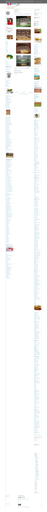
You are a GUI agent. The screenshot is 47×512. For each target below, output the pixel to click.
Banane (7, 42)
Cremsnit (35, 223)
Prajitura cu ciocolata (36, 256)
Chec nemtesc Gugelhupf (37, 219)
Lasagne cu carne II (36, 368)
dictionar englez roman (9, 28)
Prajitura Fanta (35, 273)
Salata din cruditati (8, 107)
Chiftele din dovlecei (36, 334)
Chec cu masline (8, 121)
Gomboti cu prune (36, 363)
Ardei (6, 63)
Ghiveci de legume (36, 360)
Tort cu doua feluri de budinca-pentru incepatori (9, 194)
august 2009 (37, 474)
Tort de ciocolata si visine (9, 203)
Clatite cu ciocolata (36, 132)
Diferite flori (7, 254)
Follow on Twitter (37, 24)
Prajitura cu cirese (36, 257)
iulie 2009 (37, 473)
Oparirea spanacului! (36, 69)
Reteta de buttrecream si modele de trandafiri (36, 96)
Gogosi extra (35, 143)
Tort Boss (7, 172)
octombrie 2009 (37, 476)
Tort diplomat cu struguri (8, 217)
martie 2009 (37, 470)
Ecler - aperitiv (7, 128)
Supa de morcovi (36, 54)
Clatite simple (35, 133)
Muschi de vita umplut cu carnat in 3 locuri (37, 381)
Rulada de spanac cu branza (9, 141)
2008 (35, 455)
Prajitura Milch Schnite (36, 278)
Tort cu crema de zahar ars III (9, 190)
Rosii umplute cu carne (36, 416)
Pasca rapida (35, 231)
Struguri (7, 41)
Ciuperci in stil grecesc (36, 336)
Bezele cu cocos (36, 125)
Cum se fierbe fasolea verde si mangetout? (37, 71)
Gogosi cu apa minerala (36, 142)
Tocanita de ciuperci (36, 425)
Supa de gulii (35, 47)
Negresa (35, 150)
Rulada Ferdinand (8, 144)
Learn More (37, 1)
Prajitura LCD (35, 277)
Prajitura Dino (35, 269)
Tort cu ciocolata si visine (9, 185)
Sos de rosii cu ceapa (36, 108)
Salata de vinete (8, 103)
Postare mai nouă (16, 92)
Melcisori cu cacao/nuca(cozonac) (36, 228)
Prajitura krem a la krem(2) (37, 276)
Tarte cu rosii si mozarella (9, 149)
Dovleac (7, 62)
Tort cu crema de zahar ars (9, 188)
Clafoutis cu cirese (36, 180)
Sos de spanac (35, 109)
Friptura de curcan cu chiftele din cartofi (36, 351)
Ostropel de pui (35, 389)
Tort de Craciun (7, 204)
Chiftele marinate (36, 335)
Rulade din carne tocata (8, 145)
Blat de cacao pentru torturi (9, 162)
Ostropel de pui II (36, 390)
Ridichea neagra (8, 69)
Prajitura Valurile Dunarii (36, 289)
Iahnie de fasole (36, 366)
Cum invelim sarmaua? (36, 344)
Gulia (6, 61)
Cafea (34, 131)
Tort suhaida (7, 238)
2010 (35, 481)
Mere (6, 46)
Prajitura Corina (35, 247)
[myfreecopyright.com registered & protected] (23, 499)
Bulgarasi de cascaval (8, 120)
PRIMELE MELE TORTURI (9, 164)
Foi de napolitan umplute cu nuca (36, 461)
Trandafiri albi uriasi (8, 271)
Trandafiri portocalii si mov (9, 274)
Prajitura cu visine (36, 264)
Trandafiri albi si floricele (8, 269)
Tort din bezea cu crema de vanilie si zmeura (9, 206)
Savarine (35, 171)
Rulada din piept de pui (8, 143)
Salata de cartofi (8, 104)
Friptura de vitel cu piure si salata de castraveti (37, 356)
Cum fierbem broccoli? (36, 70)
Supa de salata (35, 45)
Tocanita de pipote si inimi (37, 426)
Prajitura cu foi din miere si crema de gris (37, 199)
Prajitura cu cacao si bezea (37, 254)
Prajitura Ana (36, 468)
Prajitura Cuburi (35, 267)
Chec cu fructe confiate (36, 215)
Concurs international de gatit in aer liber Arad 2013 (37, 9)
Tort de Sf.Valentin (8, 205)
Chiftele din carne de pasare (37, 332)
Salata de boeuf (7, 98)
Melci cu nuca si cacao (36, 147)
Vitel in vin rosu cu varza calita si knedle (36, 432)
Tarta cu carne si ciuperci (37, 424)
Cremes (35, 221)
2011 (35, 482)
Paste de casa (35, 395)
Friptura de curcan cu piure (37, 352)
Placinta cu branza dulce (36, 233)
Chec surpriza (35, 220)
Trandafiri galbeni (8, 272)
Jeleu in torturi (35, 145)
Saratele (7, 148)
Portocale (7, 43)
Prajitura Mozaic (36, 279)
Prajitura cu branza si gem (37, 163)
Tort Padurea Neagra (8, 233)
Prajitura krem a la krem (36, 275)
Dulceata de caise (36, 35)
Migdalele (36, 467)
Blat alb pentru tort (8, 161)
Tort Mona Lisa (7, 231)
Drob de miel (7, 126)
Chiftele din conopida (8, 122)
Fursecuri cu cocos (36, 189)
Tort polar (7, 235)
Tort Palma (7, 234)
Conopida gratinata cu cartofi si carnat (36, 340)
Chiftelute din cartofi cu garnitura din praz (36, 83)
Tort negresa (7, 232)
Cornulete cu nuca (36, 183)
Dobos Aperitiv (7, 125)
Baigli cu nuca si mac (36, 174)
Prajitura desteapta (36, 268)
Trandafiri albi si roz (8, 270)
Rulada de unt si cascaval (9, 142)
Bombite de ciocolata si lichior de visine (36, 177)
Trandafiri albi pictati (8, 268)
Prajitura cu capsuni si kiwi (37, 255)
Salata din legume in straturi (9, 101)
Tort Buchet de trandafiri (8, 173)
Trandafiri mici (7, 273)
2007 (35, 454)
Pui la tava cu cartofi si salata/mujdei (36, 410)
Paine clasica (7, 85)
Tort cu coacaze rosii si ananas (9, 187)
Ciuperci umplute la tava (36, 337)
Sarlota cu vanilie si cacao (37, 170)
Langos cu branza (36, 146)
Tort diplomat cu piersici (8, 213)
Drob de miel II (7, 127)
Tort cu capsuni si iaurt (8, 184)
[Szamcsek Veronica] (8, 503)
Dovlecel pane (35, 345)
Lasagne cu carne (36, 367)
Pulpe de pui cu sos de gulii (37, 412)
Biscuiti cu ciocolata (36, 127)
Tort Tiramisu (7, 239)
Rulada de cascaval (8, 140)
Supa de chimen (36, 48)
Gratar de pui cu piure (36, 365)
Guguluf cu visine (36, 144)
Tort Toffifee (7, 240)
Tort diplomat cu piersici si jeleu (9, 214)
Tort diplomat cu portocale (9, 216)
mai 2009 (37, 472)
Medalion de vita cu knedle (37, 373)
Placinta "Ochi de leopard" (37, 232)
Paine (6, 84)
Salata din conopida (8, 102)
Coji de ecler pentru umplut (9, 124)
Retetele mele (7, 86)
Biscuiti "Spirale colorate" (37, 126)
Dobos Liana (7, 163)
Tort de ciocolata (8, 202)
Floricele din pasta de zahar (9, 255)
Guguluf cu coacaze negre (37, 224)
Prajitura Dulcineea (36, 272)
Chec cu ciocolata (36, 214)
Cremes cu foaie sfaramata (37, 222)
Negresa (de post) (36, 151)
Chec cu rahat (35, 216)
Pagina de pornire (23, 92)
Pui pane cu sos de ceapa (37, 411)
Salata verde (7, 64)
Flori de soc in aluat (36, 139)
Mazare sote (35, 372)
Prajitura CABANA (36, 245)
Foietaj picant (7, 129)
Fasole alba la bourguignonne (35, 348)
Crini (6, 253)
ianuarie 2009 (37, 457)
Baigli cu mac (35, 122)
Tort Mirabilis (7, 230)
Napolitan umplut (36, 149)
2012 (35, 483)
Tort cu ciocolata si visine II (9, 186)
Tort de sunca (7, 150)
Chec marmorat (35, 218)
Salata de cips (7, 105)
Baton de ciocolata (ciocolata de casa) (36, 124)
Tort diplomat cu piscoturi (8, 215)
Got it (41, 1)
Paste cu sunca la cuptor (36, 394)
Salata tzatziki (7, 95)
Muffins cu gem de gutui (36, 229)
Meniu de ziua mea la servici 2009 (36, 465)
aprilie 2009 (37, 471)
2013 (35, 484)
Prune (6, 44)
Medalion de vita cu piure (36, 374)
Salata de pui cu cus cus (8, 99)
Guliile (36, 466)
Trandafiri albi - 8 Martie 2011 (9, 267)
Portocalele (36, 469)
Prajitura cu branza (36, 249)
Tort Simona (7, 237)
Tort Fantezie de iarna (8, 219)
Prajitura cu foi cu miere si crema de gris (37, 258)
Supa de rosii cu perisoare (37, 46)
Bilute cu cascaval (8, 119)
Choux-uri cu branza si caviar (9, 123)
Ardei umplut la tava (36, 314)
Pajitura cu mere (36, 230)
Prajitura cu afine (36, 248)
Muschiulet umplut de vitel (37, 66)
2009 (35, 456)
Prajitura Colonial (36, 246)
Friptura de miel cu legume (37, 353)
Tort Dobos (7, 218)
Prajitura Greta (35, 274)
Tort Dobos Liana (36, 463)
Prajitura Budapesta (36, 244)
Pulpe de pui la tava (36, 415)
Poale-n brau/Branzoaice (36, 162)
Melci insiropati (35, 148)
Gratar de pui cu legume (36, 364)
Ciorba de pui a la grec (36, 44)
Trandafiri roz (7, 275)
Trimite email (36, 25)
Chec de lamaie (35, 217)
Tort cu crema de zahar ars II (9, 189)
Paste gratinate (35, 396)
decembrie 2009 (37, 479)
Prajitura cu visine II (36, 266)
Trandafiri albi (7, 266)
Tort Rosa (7, 236)
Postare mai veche (30, 92)
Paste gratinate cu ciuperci (37, 397)
